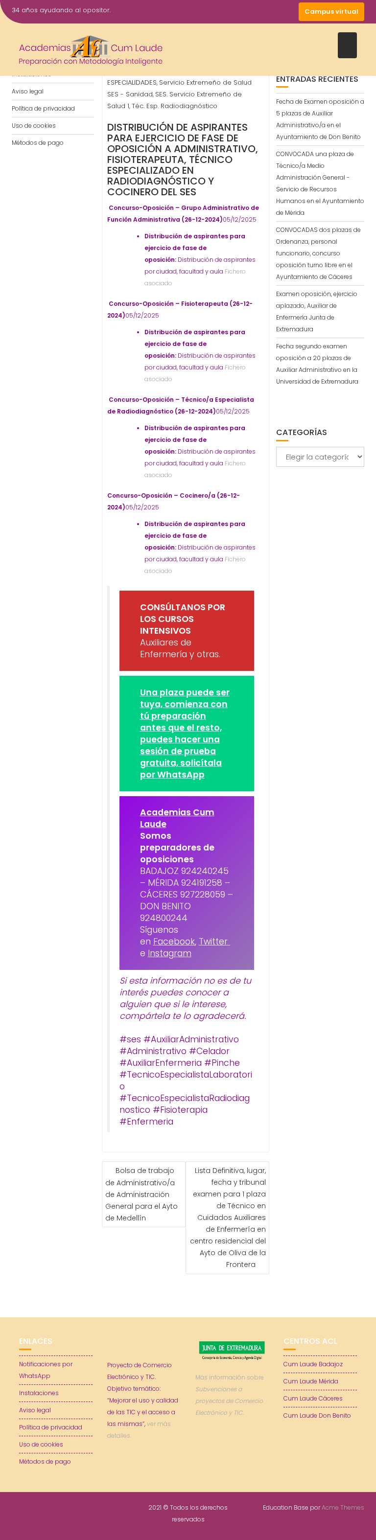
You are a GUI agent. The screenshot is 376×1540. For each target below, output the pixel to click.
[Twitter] (253, 12)
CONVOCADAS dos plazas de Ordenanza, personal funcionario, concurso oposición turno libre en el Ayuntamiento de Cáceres (318, 253)
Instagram (169, 953)
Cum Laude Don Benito (317, 1415)
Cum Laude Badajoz (313, 1364)
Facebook (174, 941)
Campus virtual (331, 11)
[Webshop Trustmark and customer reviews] (232, 1447)
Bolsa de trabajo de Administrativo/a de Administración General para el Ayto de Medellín (141, 1194)
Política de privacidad (43, 108)
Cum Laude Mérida (310, 1381)
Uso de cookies (34, 125)
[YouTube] (271, 12)
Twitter (214, 941)
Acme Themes (343, 1507)
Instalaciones (39, 1393)
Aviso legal (28, 91)
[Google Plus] (289, 12)
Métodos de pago (38, 142)
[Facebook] (236, 12)
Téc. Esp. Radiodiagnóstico (174, 106)
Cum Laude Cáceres (313, 1398)
